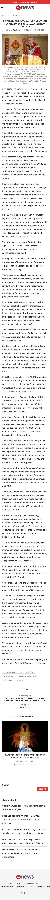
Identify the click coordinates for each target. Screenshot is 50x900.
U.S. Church (16, 16)
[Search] (48, 8)
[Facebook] (21, 893)
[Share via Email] (27, 689)
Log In (18, 883)
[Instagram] (28, 893)
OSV (31, 886)
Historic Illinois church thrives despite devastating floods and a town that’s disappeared (20, 853)
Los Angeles (8, 680)
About (10, 883)
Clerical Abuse (9, 676)
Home (4, 16)
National (19, 680)
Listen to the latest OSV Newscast (25, 2)
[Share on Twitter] (24, 689)
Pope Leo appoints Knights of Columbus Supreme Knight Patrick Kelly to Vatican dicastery (21, 819)
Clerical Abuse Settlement (28, 676)
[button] (4, 743)
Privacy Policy (21, 886)
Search (5, 785)
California (29, 672)
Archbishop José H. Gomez (13, 672)
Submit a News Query (31, 883)
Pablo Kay (17, 30)
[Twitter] (25, 893)
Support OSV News (43, 886)
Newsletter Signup (6, 886)
